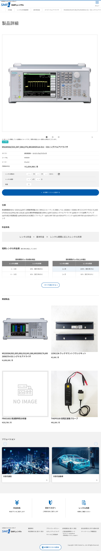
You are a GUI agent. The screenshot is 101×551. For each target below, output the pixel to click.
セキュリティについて (52, 531)
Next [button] (92, 135)
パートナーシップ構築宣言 (88, 531)
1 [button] (47, 137)
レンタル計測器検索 (22, 10)
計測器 (10, 10)
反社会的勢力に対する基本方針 (90, 528)
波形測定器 (36, 10)
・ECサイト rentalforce (69, 533)
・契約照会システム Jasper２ (70, 535)
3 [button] (59, 137)
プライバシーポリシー (52, 528)
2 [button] (53, 137)
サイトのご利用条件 (52, 534)
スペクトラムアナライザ (52, 10)
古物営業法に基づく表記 (69, 528)
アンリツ (26, 162)
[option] (49, 83)
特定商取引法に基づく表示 (35, 531)
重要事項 (30, 528)
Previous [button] (4, 443)
